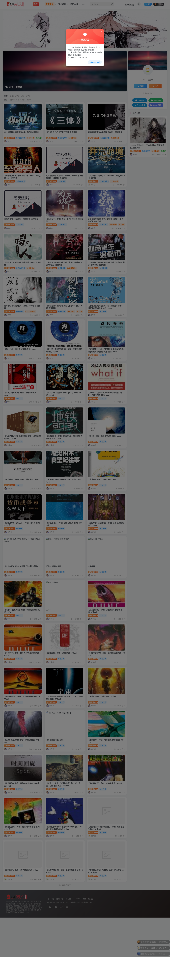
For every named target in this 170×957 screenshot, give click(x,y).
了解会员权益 (94, 62)
